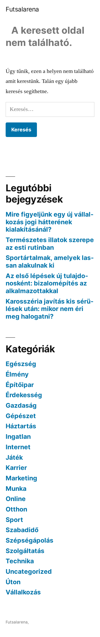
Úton (13, 582)
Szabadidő (22, 530)
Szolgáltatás (25, 551)
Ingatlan (18, 436)
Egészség (21, 364)
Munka (16, 488)
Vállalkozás (23, 592)
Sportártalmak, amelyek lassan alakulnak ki (50, 261)
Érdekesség (24, 395)
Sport (14, 519)
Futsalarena (22, 9)
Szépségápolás (29, 540)
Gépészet (21, 416)
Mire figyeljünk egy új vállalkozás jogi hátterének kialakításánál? (50, 221)
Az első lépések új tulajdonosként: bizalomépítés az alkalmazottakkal (47, 283)
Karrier (16, 467)
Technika (20, 561)
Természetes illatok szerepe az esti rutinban (50, 243)
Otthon (16, 509)
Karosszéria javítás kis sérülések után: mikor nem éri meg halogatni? (50, 308)
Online (16, 499)
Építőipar (20, 385)
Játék (14, 457)
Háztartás (21, 426)
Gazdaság (21, 405)
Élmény (17, 374)
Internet (18, 447)
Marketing (21, 478)
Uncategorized (29, 571)
